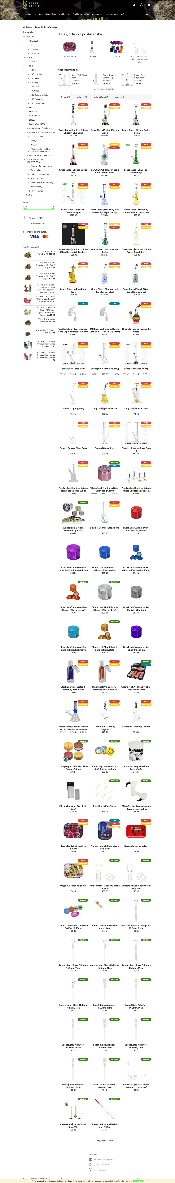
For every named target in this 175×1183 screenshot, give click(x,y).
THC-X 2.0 (33, 41)
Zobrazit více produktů (104, 89)
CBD (31, 66)
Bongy (33, 140)
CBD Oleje (34, 78)
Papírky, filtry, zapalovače (40, 155)
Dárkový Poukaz (36, 191)
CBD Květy (34, 70)
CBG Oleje (34, 82)
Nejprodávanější (101, 97)
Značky (29, 195)
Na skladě (35, 218)
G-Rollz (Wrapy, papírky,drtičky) (35, 160)
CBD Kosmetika (37, 99)
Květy (32, 45)
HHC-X (32, 57)
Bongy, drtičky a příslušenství (42, 132)
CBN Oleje (34, 86)
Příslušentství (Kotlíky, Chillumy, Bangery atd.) (39, 150)
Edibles (32, 107)
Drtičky (33, 145)
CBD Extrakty (36, 74)
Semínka (33, 111)
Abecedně (119, 97)
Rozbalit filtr (38, 223)
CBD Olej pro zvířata (39, 95)
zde (130, 1181)
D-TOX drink (34, 115)
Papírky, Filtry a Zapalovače (42, 166)
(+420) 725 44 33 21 (101, 1165)
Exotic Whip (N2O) (37, 124)
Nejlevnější (82, 97)
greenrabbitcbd (100, 1170)
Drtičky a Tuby (36, 178)
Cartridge (34, 53)
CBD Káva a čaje (37, 103)
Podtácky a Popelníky (39, 174)
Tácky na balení (37, 136)
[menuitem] (30, 14)
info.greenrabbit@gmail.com (105, 1159)
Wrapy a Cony (36, 170)
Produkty (30, 36)
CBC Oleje (34, 91)
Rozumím (138, 1181)
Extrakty (34, 49)
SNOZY (32, 120)
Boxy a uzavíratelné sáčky (41, 182)
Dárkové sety (36, 186)
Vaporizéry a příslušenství (40, 128)
